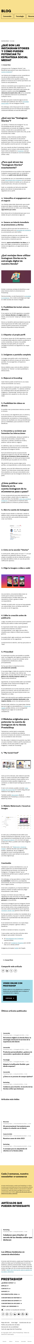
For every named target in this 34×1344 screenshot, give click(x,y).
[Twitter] (11, 970)
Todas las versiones (9, 1306)
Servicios (17, 1341)
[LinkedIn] (7, 970)
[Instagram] (7, 1314)
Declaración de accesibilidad (9, 1327)
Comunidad (23, 1341)
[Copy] (15, 970)
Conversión (7, 16)
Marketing (6, 1082)
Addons (10, 1341)
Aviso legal (14, 1322)
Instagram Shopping (17, 943)
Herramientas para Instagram (14, 938)
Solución (4, 1341)
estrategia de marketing (24, 230)
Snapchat (21, 151)
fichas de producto (8, 840)
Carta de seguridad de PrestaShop (11, 1329)
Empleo (4, 1286)
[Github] (22, 1314)
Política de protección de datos (10, 1325)
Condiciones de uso (25, 1322)
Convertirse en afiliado (10, 1303)
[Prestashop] (8, 4)
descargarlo (15, 795)
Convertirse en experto (10, 1300)
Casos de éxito (7, 1134)
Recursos (29, 1341)
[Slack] (26, 1314)
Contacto (5, 1288)
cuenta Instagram (6, 72)
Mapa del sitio (5, 1322)
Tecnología (20, 16)
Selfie (16, 948)
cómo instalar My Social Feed (14, 789)
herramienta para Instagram (13, 180)
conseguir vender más (7, 910)
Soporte (4, 1291)
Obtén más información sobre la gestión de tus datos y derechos (16, 1192)
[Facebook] (3, 970)
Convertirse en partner (10, 1298)
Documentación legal (9, 1294)
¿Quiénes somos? (7, 1283)
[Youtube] (18, 1314)
